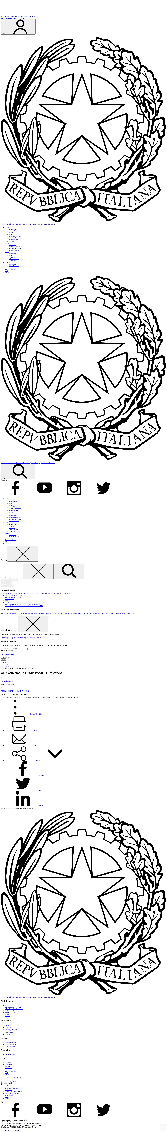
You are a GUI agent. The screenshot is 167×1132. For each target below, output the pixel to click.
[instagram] (74, 495)
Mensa (106, 613)
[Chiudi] (22, 554)
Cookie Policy (9, 1095)
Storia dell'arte (116, 613)
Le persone (12, 234)
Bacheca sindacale (10, 269)
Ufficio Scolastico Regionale (13, 1007)
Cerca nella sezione (9, 580)
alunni (21, 613)
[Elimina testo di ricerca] (38, 571)
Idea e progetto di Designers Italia (11, 1130)
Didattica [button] (7, 262)
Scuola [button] (7, 227)
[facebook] (15, 495)
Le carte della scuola (15, 238)
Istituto (16, 613)
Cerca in (7, 586)
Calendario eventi (14, 259)
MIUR (7, 1005)
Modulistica (50, 613)
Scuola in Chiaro (10, 1010)
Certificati (95, 613)
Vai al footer (31, 16)
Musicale (7, 600)
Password (4, 650)
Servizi (3, 613)
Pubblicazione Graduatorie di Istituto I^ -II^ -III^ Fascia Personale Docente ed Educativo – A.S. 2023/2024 (37, 593)
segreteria (32, 613)
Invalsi (7, 1014)
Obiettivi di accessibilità (12, 1093)
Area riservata (9, 613)
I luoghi (11, 232)
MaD (6, 271)
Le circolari (12, 257)
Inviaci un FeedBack (8, 1081)
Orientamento (68, 613)
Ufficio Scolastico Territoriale (14, 1009)
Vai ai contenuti (5, 16)
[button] (37, 760)
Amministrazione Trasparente (14, 1088)
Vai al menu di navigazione (19, 16)
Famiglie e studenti (14, 246)
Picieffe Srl (12, 1085)
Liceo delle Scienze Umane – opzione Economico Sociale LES (24, 606)
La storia (11, 241)
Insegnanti (43, 613)
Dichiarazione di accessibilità (13, 1091)
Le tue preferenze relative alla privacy (12, 1078)
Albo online (12, 260)
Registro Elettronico (17, 638)
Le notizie (12, 255)
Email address (5, 648)
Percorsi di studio (14, 250)
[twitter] (103, 495)
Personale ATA (59, 613)
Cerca (2, 578)
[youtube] (44, 495)
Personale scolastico (15, 248)
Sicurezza (26, 613)
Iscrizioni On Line (10, 1012)
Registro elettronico (79, 613)
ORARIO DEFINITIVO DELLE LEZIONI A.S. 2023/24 (22, 604)
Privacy (7, 272)
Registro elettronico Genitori (13, 597)
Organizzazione (13, 239)
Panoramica (12, 229)
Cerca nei (6, 584)
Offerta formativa (14, 266)
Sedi (134, 613)
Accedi (3, 659)
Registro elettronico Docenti (13, 595)
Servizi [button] (7, 243)
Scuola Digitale (5, 638)
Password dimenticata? (8, 654)
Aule (110, 613)
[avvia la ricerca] (69, 571)
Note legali (8, 1098)
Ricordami (6, 657)
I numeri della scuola (15, 236)
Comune (7, 1016)
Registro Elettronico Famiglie (32, 638)
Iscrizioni (101, 613)
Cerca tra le (7, 582)
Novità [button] (7, 252)
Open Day (88, 613)
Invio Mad (8, 602)
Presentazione (13, 231)
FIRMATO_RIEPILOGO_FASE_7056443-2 (15, 691)
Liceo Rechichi (9, 599)
